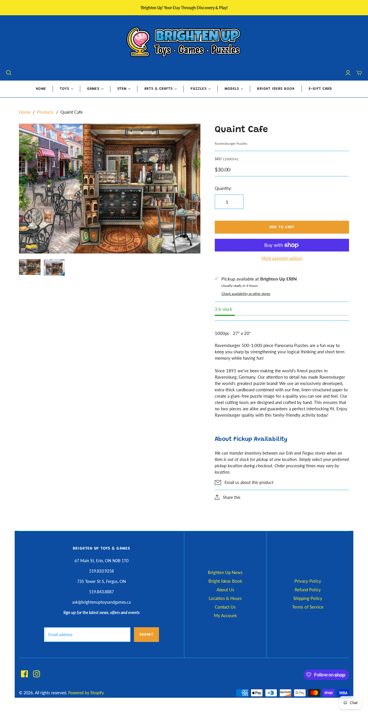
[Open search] (9, 73)
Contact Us (225, 606)
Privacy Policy (307, 581)
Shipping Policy (307, 598)
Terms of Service (307, 606)
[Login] (348, 73)
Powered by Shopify (86, 692)
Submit (146, 634)
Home (41, 89)
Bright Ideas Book (276, 89)
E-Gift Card (320, 89)
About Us (225, 589)
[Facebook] (24, 673)
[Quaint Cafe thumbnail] (30, 266)
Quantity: (223, 188)
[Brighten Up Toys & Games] (183, 42)
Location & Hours (225, 598)
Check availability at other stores (245, 293)
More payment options (282, 258)
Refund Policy (308, 589)
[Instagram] (36, 673)
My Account (225, 615)
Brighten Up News (225, 572)
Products (45, 112)
